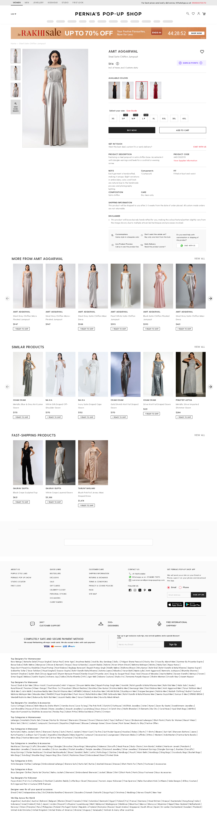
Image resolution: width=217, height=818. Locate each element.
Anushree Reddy (83, 661)
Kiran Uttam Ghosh (121, 665)
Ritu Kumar (142, 668)
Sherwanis (73, 720)
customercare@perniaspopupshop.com (148, 580)
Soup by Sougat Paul (119, 674)
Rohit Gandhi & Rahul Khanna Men (138, 694)
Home (13, 43)
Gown (91, 720)
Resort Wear (189, 720)
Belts (86, 752)
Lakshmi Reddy (62, 781)
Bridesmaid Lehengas (142, 720)
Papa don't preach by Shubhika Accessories (31, 711)
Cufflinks (141, 735)
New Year (157, 792)
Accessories (100, 735)
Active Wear (56, 738)
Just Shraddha (17, 709)
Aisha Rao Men (98, 691)
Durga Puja (108, 792)
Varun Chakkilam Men (87, 697)
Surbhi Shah (34, 674)
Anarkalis (25, 720)
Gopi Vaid (136, 674)
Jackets (32, 723)
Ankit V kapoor (68, 685)
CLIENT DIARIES (56, 602)
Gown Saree (111, 723)
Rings (50, 746)
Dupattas (64, 723)
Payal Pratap (48, 668)
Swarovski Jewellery (41, 749)
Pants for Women (174, 720)
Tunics (127, 720)
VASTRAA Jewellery (132, 706)
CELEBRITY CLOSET (57, 590)
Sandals (78, 752)
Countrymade (53, 685)
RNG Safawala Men (112, 694)
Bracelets (42, 746)
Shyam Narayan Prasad (69, 674)
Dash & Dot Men (25, 685)
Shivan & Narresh (55, 665)
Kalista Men (161, 691)
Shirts (38, 732)
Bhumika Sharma (189, 671)
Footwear (67, 738)
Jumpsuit (89, 735)
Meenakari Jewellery (20, 749)
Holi (20, 792)
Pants (69, 732)
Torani (201, 674)
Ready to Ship (137, 723)
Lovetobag (89, 709)
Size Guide (131, 110)
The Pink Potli (95, 706)
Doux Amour (101, 709)
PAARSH (50, 694)
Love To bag (81, 706)
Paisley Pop (58, 711)
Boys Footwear (146, 772)
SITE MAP (93, 594)
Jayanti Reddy (95, 665)
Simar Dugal (16, 676)
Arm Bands (149, 746)
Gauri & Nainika (80, 665)
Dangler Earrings (166, 749)
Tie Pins (98, 732)
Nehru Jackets (57, 772)
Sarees (45, 720)
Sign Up (173, 644)
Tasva (13, 685)
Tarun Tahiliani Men (192, 688)
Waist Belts (142, 752)
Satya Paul (58, 661)
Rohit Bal (153, 668)
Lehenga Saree (97, 723)
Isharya (29, 706)
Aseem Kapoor (187, 676)
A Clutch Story (115, 709)
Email (173, 587)
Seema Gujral (194, 668)
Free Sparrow (130, 781)
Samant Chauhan (19, 674)
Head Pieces (123, 746)
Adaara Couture (105, 676)
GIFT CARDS (55, 586)
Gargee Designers (146, 691)
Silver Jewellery (130, 749)
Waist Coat (87, 732)
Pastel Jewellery (76, 749)
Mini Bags (15, 755)
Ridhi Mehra (29, 665)
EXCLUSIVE (54, 577)
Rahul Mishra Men (94, 694)
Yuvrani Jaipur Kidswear (110, 781)
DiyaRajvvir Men (128, 691)
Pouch (132, 752)
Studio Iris (119, 676)
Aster (144, 706)
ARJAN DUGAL (113, 691)
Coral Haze (165, 709)
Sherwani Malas (128, 735)
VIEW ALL (199, 258)
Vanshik (125, 685)
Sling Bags (165, 752)
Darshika (93, 688)
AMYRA (191, 709)
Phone (186, 587)
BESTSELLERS (55, 573)
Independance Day (32, 792)
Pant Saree (124, 723)
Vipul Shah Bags (178, 709)
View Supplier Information (185, 160)
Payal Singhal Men (63, 694)
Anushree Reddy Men (42, 691)
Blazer (110, 772)
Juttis (92, 752)
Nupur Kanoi (173, 665)
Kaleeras (102, 746)
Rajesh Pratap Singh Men (108, 685)
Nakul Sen (161, 665)
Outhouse (116, 706)
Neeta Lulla (139, 671)
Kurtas (56, 732)
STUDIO (65, 2)
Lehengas (15, 720)
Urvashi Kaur (173, 676)
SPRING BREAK (196, 694)
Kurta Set (83, 764)
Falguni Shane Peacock (132, 661)
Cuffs (33, 746)
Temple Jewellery (94, 749)
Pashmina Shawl (77, 755)
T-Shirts (150, 732)
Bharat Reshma (80, 688)
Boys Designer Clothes (21, 772)
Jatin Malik (26, 691)
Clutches (113, 752)
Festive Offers (151, 723)
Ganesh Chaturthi (93, 792)
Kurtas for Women (58, 720)
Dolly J (117, 661)
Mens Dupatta (76, 735)
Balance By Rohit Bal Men (44, 697)
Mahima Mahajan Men (21, 694)
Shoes (70, 752)
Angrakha (52, 735)
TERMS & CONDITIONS (98, 582)
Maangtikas (91, 746)
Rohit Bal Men (169, 685)
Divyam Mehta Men (86, 685)
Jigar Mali (91, 676)
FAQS (91, 590)
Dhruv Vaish (39, 685)
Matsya (193, 674)
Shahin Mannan (158, 676)
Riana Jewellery (56, 709)
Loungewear (113, 735)
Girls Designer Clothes (21, 764)
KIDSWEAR (53, 2)
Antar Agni (69, 661)
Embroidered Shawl (96, 755)
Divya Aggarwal (48, 674)
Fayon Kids (16, 781)
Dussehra (79, 792)
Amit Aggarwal (123, 51)
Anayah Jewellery (74, 709)
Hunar (151, 706)
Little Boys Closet (78, 781)
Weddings (131, 792)
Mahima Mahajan (140, 665)
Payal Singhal (49, 671)
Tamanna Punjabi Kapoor (138, 676)
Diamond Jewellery (112, 749)
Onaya (68, 665)
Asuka (191, 685)
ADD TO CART (182, 130)
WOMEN (17, 2)
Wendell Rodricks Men (21, 697)
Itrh (83, 676)
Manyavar (41, 665)
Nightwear (75, 723)
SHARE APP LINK (198, 595)
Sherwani (47, 732)
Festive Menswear (31, 738)
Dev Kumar (103, 688)
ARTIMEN (77, 691)
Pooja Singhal (44, 661)
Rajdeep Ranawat (77, 668)
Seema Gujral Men (164, 694)
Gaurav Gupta (63, 671)
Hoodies (126, 732)
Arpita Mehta (166, 674)
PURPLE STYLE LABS (19, 573)
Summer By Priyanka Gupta (190, 661)
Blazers (159, 732)
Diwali (14, 792)
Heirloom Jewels (171, 746)
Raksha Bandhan (55, 792)
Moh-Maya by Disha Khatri (47, 706)
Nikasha (117, 671)
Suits (63, 732)
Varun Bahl (127, 671)
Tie (75, 738)
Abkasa (86, 691)
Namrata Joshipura (171, 671)
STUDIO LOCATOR (18, 582)
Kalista (107, 665)
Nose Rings (79, 746)
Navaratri (69, 792)
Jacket (102, 772)
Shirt (116, 772)
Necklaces (15, 746)
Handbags (123, 752)
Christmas (120, 792)
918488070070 (199, 3)
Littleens (163, 781)
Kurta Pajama (17, 735)
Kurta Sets (36, 720)
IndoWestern (170, 735)
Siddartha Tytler (18, 671)
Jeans (193, 732)
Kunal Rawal (16, 688)
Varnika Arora (67, 706)
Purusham (66, 688)
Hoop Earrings (17, 752)
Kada (63, 752)
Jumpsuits (42, 723)
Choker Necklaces (34, 752)
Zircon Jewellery (59, 749)
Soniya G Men (181, 694)
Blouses (85, 723)
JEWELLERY (38, 2)
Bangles (58, 746)
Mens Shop (16, 738)
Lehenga (37, 764)
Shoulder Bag (38, 755)
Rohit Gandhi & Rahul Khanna (172, 668)
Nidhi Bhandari (130, 709)
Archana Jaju (52, 676)
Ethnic (150, 735)
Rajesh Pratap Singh (96, 668)
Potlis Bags (102, 752)
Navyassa (92, 781)
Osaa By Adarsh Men (165, 661)
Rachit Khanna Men (63, 691)
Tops (112, 720)
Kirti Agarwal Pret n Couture (24, 784)
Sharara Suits (71, 764)
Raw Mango (16, 661)
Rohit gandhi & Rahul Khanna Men (145, 685)
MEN (27, 2)
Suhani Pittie (71, 711)
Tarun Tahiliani (34, 671)
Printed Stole (112, 755)
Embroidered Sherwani (86, 772)
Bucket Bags (194, 752)
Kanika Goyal (87, 674)
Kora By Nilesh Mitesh (109, 697)
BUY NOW (132, 130)
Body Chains (136, 746)
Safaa (63, 676)
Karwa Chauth (144, 792)
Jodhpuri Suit (31, 735)
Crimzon (106, 711)
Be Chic (154, 709)
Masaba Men (39, 694)
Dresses (83, 720)
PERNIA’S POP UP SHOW (21, 577)
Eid (44, 792)
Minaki (44, 709)
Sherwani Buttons (181, 732)
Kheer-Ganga (39, 688)
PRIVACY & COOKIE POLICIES (101, 586)
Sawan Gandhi (181, 674)
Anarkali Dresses (103, 764)
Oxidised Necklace (52, 752)
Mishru (152, 665)
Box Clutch (63, 755)
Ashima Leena (105, 671)
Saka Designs (175, 781)
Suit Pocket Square (112, 732)
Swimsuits (53, 723)
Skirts (24, 723)
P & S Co (27, 781)
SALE (52, 582)
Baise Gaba (16, 665)
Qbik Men (15, 691)
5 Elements (144, 709)
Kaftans (119, 720)
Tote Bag (26, 755)
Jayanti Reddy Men (67, 697)
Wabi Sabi (182, 685)
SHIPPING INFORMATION (99, 573)
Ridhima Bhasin (128, 668)
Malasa (27, 676)
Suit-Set (167, 732)
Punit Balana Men (153, 688)
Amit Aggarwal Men (172, 688)
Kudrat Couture (193, 691)
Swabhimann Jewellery (183, 706)
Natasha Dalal (30, 661)
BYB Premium (45, 784)
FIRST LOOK (78, 2)
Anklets (159, 746)
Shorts (142, 732)
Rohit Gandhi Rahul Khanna (84, 671)
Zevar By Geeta (163, 706)
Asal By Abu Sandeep (102, 661)
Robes (134, 732)
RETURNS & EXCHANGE (98, 577)
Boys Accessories (163, 772)
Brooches (83, 738)
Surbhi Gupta (38, 676)
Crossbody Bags (179, 752)
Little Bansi (38, 781)
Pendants (185, 746)
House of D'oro (33, 709)
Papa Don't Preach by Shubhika (25, 668)
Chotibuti (48, 781)
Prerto (98, 711)
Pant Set (44, 738)
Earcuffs (112, 746)
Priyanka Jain (101, 674)
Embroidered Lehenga (52, 764)
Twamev (28, 688)
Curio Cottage (17, 706)
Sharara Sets (102, 720)
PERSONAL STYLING (58, 594)
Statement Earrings (148, 749)
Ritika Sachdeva (86, 711)
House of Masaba (150, 674)
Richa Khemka (74, 676)
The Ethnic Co (54, 688)
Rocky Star (149, 661)
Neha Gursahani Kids (147, 781)
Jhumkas (179, 749)
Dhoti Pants (159, 720)
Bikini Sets (15, 723)
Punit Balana (61, 668)
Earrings (25, 746)
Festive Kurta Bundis (186, 735)
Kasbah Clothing (176, 691)
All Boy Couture (189, 781)
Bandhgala (63, 735)
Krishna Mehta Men (119, 688)
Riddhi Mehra (113, 668)
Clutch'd (107, 706)
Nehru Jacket (28, 732)
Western (158, 735)
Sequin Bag (51, 755)
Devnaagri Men (136, 688)
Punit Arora (79, 694)
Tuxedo (42, 735)
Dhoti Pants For (129, 764)
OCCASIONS (55, 598)
